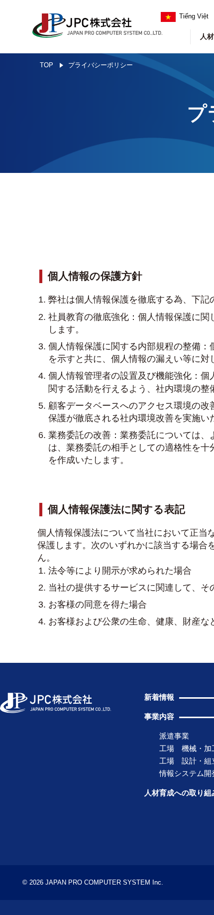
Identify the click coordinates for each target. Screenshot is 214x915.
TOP (46, 65)
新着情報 (159, 697)
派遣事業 (174, 736)
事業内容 (159, 716)
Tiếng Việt (194, 16)
